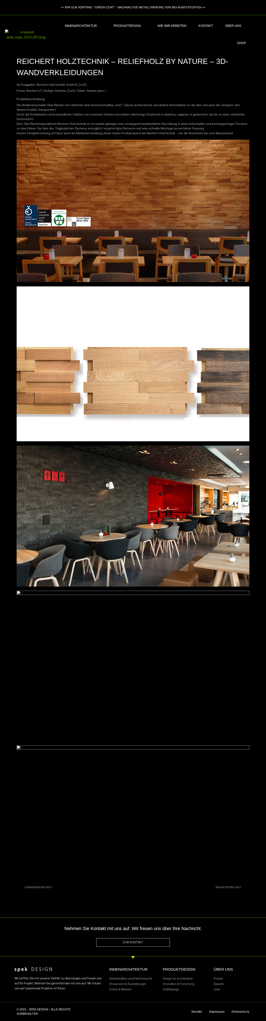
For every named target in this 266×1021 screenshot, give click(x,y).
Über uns (233, 25)
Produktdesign (127, 25)
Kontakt (205, 25)
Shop (241, 43)
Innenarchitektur (81, 25)
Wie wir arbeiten (172, 25)
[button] (260, 34)
